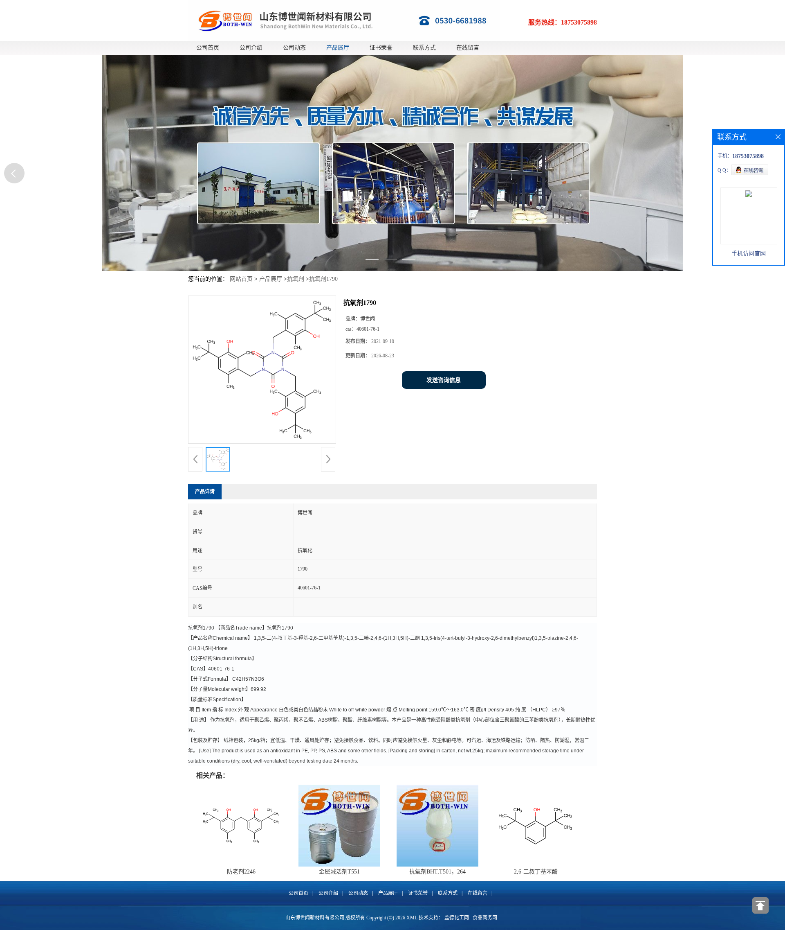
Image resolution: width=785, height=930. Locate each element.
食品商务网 (485, 918)
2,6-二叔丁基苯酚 (536, 872)
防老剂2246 (241, 872)
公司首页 (207, 48)
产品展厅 (337, 48)
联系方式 (424, 48)
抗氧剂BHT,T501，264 (437, 872)
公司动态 (294, 48)
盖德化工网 (456, 918)
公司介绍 (251, 48)
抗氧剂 (295, 279)
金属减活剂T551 (339, 872)
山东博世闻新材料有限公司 (314, 918)
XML (411, 918)
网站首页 (241, 279)
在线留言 (467, 48)
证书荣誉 (381, 48)
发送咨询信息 (443, 380)
